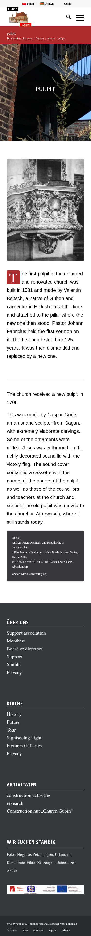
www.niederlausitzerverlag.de (29, 574)
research (15, 803)
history (51, 38)
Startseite (27, 38)
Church (40, 38)
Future (13, 722)
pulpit (11, 33)
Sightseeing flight (24, 737)
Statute (14, 664)
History (14, 714)
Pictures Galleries (24, 745)
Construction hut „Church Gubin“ (40, 811)
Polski (30, 4)
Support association (26, 633)
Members (16, 640)
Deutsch (49, 4)
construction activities (29, 795)
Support (15, 656)
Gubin (67, 4)
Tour (11, 729)
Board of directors (25, 648)
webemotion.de (68, 923)
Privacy (14, 672)
